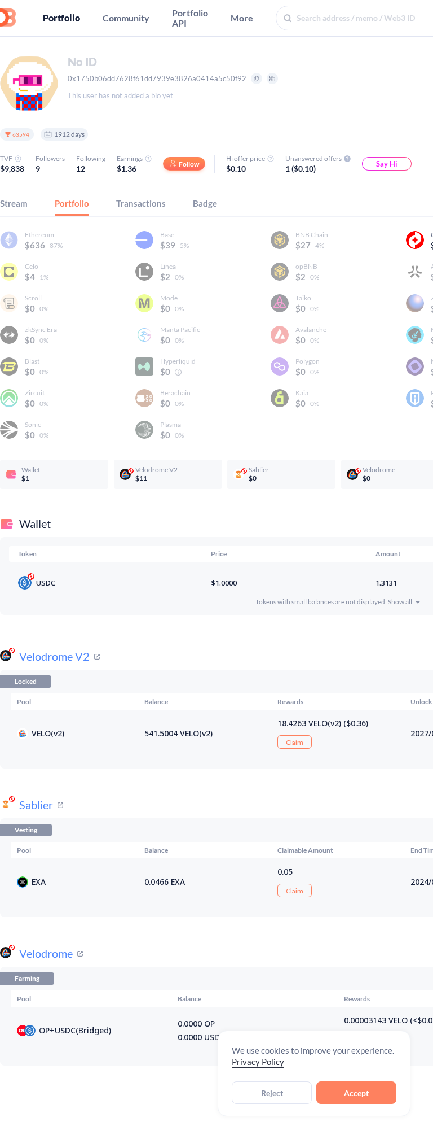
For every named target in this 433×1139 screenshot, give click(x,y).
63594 (20, 134)
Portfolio (61, 18)
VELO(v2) (48, 733)
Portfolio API (190, 18)
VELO (398, 1020)
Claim (294, 742)
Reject (272, 1093)
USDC (45, 583)
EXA (39, 881)
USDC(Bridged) (83, 1030)
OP (44, 1030)
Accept (356, 1093)
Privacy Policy (258, 1062)
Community (126, 18)
